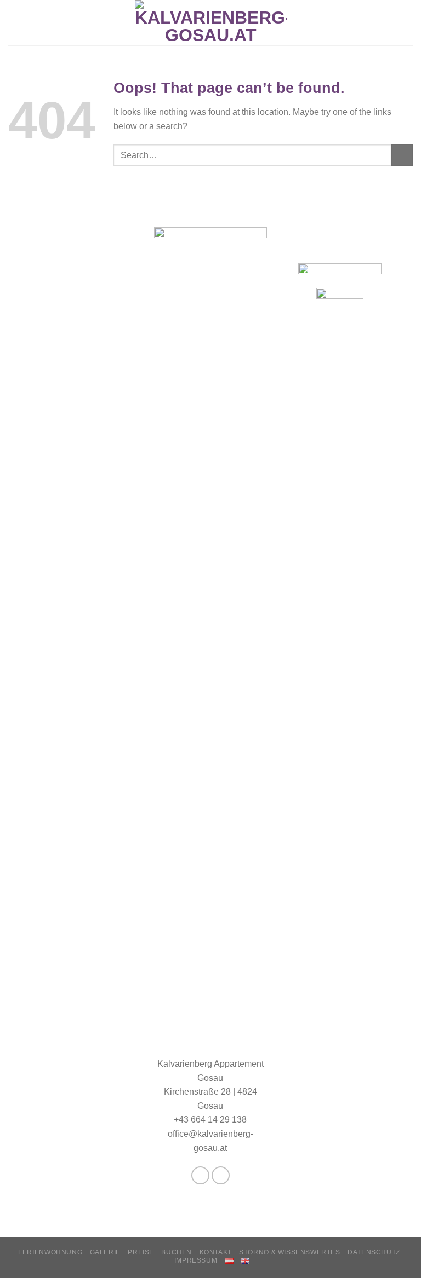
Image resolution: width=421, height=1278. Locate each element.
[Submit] (402, 155)
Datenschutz (374, 1252)
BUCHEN (176, 1252)
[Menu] (14, 22)
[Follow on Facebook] (200, 1175)
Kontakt (216, 1252)
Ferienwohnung (50, 1252)
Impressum (196, 1260)
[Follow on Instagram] (221, 1175)
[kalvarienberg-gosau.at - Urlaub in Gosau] (211, 22)
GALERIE (105, 1252)
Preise (141, 1252)
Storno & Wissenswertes (289, 1252)
